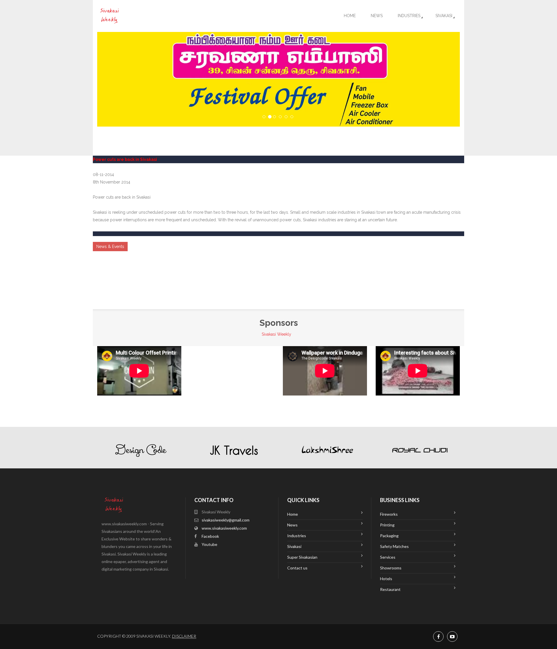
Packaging (389, 535)
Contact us (297, 567)
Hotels (386, 578)
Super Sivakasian (302, 557)
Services (387, 557)
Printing (387, 524)
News (377, 15)
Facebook (210, 536)
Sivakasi (443, 15)
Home (350, 15)
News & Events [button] (110, 246)
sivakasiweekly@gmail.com (225, 519)
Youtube (209, 544)
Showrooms (391, 567)
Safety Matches (394, 546)
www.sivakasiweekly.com (224, 528)
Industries (409, 15)
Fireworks (389, 514)
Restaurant (390, 589)
